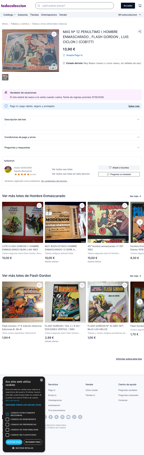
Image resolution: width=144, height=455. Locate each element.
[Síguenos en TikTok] (74, 417)
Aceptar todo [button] (14, 442)
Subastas (23, 14)
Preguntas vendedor (127, 390)
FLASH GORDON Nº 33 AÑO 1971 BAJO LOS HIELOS (105, 327)
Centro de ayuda (127, 384)
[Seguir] (54, 34)
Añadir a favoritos (120, 167)
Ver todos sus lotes (62, 169)
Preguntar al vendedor (120, 174)
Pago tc (51, 390)
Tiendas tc (90, 395)
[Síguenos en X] (56, 417)
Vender (63, 14)
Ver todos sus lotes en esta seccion (71, 173)
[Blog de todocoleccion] (80, 417)
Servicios (53, 384)
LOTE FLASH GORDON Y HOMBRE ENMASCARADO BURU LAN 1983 (20, 248)
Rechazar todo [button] (32, 442)
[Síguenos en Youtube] (68, 417)
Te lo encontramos (56, 410)
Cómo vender (92, 390)
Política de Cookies (57, 427)
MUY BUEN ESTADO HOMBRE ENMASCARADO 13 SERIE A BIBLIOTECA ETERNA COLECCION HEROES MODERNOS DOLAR (63, 248)
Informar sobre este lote (129, 358)
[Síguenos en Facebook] (51, 417)
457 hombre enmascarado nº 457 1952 (105, 248)
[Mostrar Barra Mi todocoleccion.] (140, 15)
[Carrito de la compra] (140, 5)
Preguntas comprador (128, 395)
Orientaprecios (49, 14)
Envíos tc (52, 395)
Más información (13, 400)
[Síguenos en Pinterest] (62, 417)
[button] (72, 119)
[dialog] (24, 414)
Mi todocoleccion (127, 14)
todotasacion (54, 405)
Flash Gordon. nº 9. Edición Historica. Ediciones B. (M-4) (22, 327)
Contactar (123, 400)
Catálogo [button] (8, 14)
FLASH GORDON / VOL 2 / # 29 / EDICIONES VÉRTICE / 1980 (62, 327)
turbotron (9, 160)
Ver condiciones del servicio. (54, 181)
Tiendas (34, 14)
